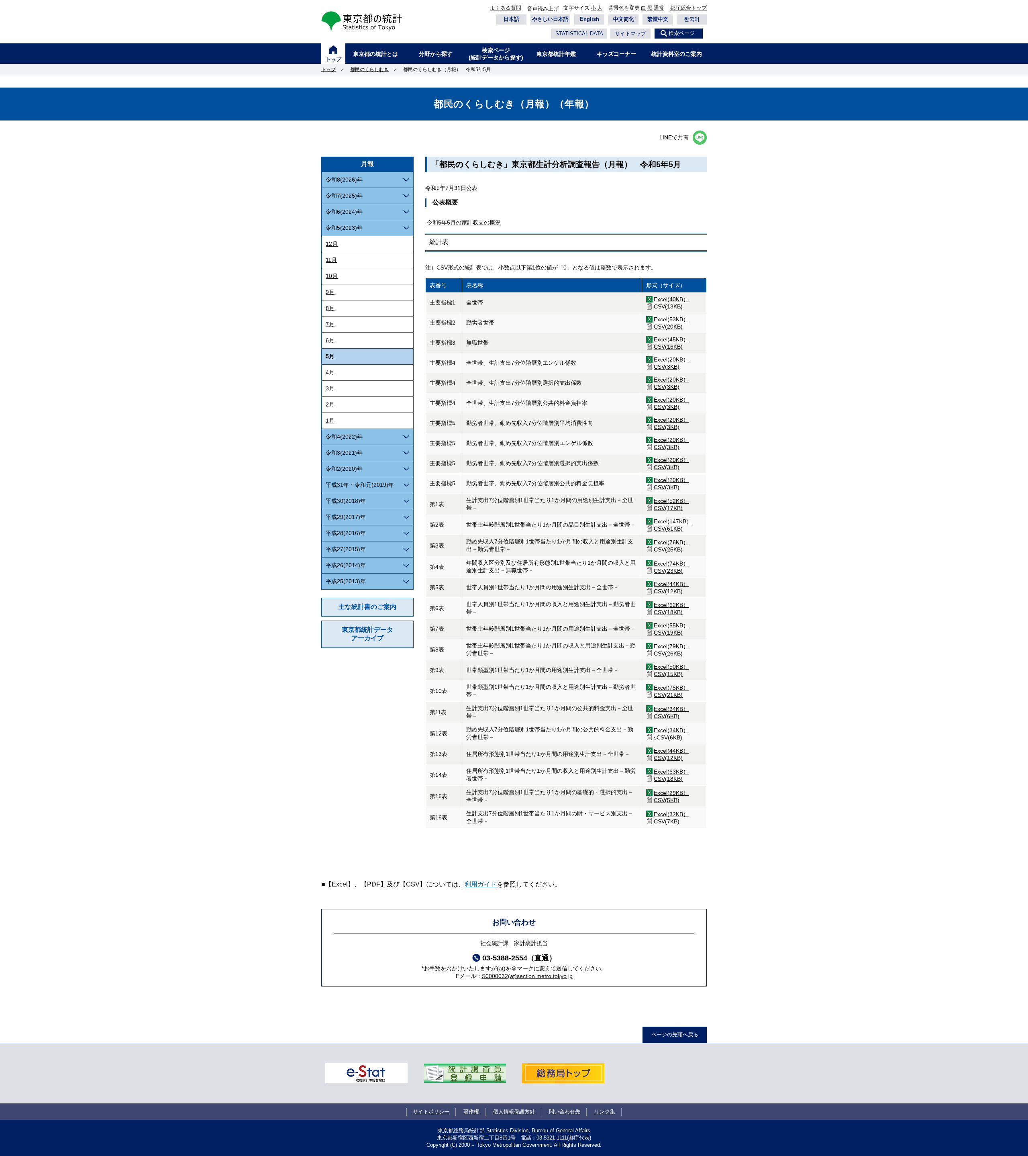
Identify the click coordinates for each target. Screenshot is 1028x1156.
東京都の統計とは (375, 54)
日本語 (511, 19)
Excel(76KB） (671, 542)
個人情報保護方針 (514, 1112)
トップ (333, 59)
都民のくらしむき (369, 69)
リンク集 (604, 1112)
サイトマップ (630, 34)
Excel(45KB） (671, 339)
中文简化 (623, 19)
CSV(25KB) (668, 549)
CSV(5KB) (666, 800)
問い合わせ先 (564, 1112)
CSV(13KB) (668, 306)
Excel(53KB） (671, 319)
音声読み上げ (543, 8)
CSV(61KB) (668, 528)
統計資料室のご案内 (676, 54)
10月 (332, 276)
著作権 (471, 1112)
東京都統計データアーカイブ (367, 633)
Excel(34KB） (671, 709)
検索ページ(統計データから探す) (496, 54)
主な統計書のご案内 (367, 606)
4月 (330, 372)
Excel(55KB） (671, 625)
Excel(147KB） (673, 521)
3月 (330, 388)
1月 (330, 420)
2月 (330, 404)
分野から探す (436, 54)
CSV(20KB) (668, 326)
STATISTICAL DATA (579, 34)
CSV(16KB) (668, 346)
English (589, 19)
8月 (330, 308)
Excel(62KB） (671, 605)
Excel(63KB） (671, 771)
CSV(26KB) (668, 653)
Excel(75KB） (671, 687)
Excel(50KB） (671, 667)
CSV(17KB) (668, 508)
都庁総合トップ (688, 8)
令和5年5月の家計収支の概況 (464, 222)
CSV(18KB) (668, 612)
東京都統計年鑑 (556, 54)
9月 (330, 292)
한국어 (692, 19)
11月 (331, 260)
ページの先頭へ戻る (674, 1034)
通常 (659, 8)
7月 (330, 324)
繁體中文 (657, 19)
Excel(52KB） (671, 501)
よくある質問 (505, 8)
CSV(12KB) (668, 591)
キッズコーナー (616, 54)
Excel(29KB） (671, 793)
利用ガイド (481, 884)
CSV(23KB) (668, 571)
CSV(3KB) (666, 367)
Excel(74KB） (671, 563)
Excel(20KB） (671, 359)
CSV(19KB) (668, 632)
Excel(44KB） (671, 584)
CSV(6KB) (666, 716)
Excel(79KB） (671, 646)
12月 (332, 244)
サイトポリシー (431, 1112)
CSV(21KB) (668, 695)
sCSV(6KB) (668, 737)
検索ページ (682, 33)
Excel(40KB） (671, 299)
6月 (330, 340)
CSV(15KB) (668, 674)
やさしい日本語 (550, 19)
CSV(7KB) (666, 821)
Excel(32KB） (671, 814)
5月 (330, 356)
